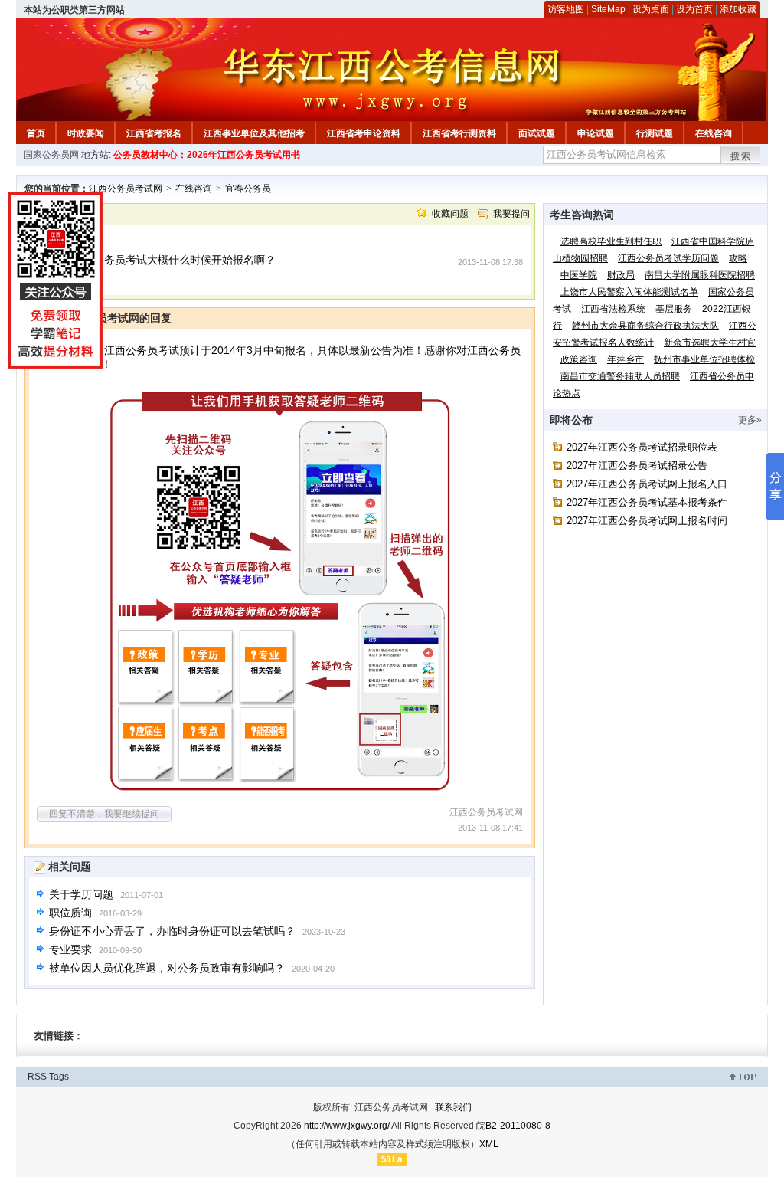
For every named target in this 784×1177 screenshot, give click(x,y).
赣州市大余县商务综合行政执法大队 (645, 325)
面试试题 (536, 133)
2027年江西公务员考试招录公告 (637, 465)
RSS (37, 1076)
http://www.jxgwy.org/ (347, 1125)
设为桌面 (650, 9)
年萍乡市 (625, 359)
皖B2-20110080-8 (513, 1125)
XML (488, 1144)
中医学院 (578, 275)
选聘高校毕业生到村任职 (611, 241)
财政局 (621, 275)
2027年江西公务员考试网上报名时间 (647, 520)
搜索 (741, 156)
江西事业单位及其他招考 (254, 133)
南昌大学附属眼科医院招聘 (700, 275)
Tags (59, 1076)
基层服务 (673, 308)
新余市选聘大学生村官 (710, 342)
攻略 (738, 258)
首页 (36, 133)
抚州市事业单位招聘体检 (704, 359)
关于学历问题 (81, 894)
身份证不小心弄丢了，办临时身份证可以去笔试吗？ (172, 931)
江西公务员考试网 (125, 188)
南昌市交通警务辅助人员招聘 (620, 376)
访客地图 (565, 9)
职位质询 (70, 913)
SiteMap (608, 9)
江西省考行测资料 (459, 133)
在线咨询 (713, 133)
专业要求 (70, 949)
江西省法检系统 (613, 308)
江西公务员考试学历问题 (668, 258)
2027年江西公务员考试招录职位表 (642, 447)
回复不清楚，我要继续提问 (104, 813)
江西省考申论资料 (363, 133)
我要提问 (511, 213)
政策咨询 (578, 359)
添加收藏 (738, 9)
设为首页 (694, 9)
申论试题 (595, 133)
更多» (750, 420)
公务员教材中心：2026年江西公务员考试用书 (206, 154)
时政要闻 (85, 133)
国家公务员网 (51, 154)
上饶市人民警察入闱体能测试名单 (629, 292)
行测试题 (654, 133)
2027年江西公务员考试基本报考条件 (647, 502)
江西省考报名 (153, 133)
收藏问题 (450, 213)
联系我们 (453, 1107)
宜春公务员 (248, 188)
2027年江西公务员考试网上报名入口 (647, 484)
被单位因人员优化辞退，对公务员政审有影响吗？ (167, 968)
